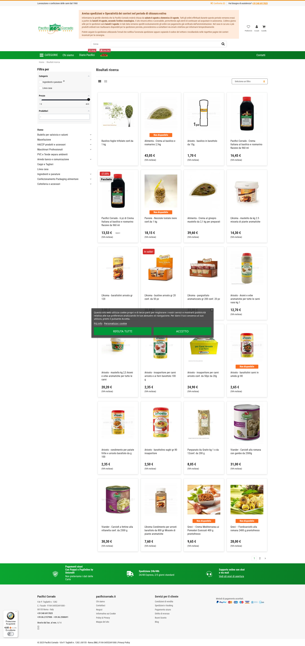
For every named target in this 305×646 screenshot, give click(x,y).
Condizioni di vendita (164, 601)
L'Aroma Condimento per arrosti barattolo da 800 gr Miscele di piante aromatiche (161, 530)
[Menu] (16, 612)
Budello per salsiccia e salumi (52, 134)
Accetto (182, 331)
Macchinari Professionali (50, 149)
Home (40, 129)
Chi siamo (100, 601)
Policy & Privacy (103, 617)
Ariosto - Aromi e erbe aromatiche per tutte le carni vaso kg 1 (245, 299)
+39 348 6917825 (45, 613)
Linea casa (42, 169)
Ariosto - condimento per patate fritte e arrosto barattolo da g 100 (118, 453)
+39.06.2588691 (61, 617)
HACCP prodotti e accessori (51, 144)
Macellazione (44, 139)
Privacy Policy (124, 642)
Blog (157, 622)
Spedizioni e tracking (164, 605)
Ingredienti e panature (48, 174)
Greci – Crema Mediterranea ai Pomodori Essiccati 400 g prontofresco (203, 530)
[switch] (10, 634)
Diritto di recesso (162, 613)
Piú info (98, 323)
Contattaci (100, 605)
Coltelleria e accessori (48, 184)
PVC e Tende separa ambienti (52, 154)
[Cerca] (223, 44)
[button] (48, 55)
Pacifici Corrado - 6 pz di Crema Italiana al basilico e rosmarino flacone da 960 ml (118, 222)
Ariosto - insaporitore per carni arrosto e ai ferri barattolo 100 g (160, 376)
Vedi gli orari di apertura (231, 576)
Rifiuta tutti (122, 331)
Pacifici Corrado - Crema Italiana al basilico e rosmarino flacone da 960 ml (246, 144)
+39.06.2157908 (44, 617)
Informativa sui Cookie (106, 613)
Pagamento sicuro (163, 609)
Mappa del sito (102, 622)
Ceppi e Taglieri (45, 164)
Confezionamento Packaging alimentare (57, 179)
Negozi (99, 609)
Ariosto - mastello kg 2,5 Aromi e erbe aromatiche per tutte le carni (117, 376)
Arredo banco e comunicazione (53, 159)
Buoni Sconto (160, 617)
